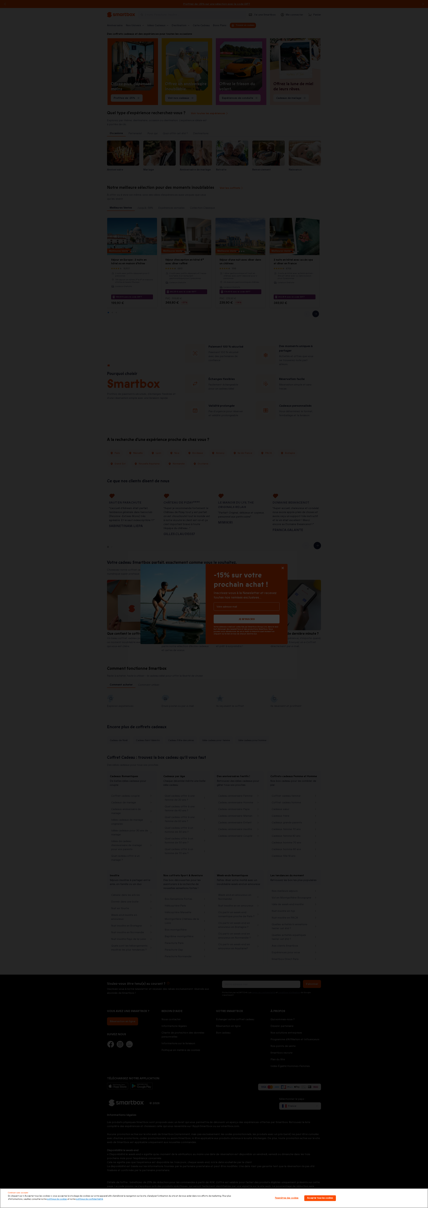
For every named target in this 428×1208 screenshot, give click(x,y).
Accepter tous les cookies (320, 1198)
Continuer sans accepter (18, 1193)
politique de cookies (57, 1199)
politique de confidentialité (89, 1199)
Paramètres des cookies (287, 1198)
